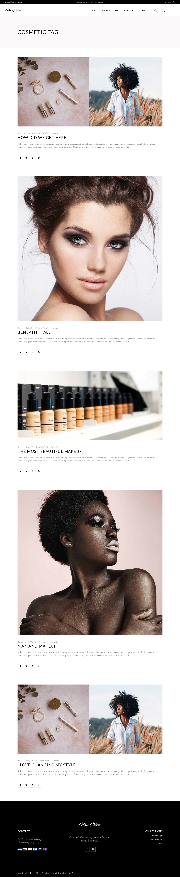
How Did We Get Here (42, 137)
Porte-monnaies (156, 839)
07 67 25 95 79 (33, 842)
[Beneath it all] (90, 248)
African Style (157, 835)
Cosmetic (55, 133)
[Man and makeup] (90, 562)
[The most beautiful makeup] (90, 405)
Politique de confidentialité (54, 873)
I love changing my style (47, 764)
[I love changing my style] (90, 719)
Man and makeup (37, 646)
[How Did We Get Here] (90, 91)
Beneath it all (34, 332)
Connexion (168, 2)
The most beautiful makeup (50, 451)
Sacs (160, 843)
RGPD (71, 873)
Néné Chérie (43, 133)
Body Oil (29, 133)
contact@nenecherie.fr (13, 2)
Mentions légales (25, 873)
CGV (37, 873)
